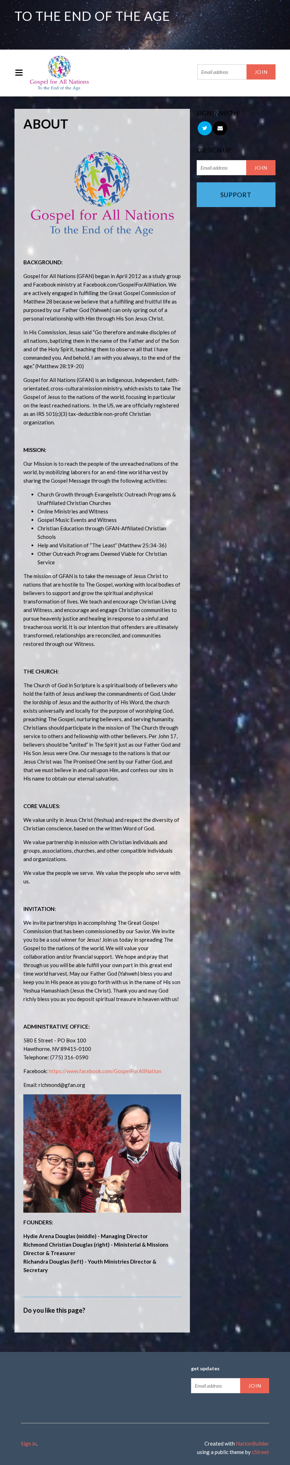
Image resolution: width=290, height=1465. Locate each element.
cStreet (260, 1452)
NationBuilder (252, 1443)
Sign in (28, 1443)
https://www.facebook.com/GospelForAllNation (105, 1071)
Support (235, 195)
